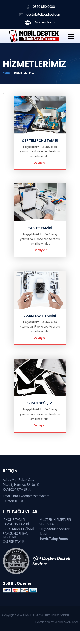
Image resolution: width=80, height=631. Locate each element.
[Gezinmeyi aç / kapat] (71, 36)
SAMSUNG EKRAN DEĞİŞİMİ (15, 535)
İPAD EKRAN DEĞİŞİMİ (18, 529)
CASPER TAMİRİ (14, 541)
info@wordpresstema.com (30, 496)
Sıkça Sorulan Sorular (54, 529)
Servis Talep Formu (53, 539)
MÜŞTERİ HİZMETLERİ (55, 519)
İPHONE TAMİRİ (14, 519)
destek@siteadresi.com (43, 14)
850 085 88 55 (24, 501)
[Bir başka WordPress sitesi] (33, 36)
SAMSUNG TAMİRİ (16, 524)
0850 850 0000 (43, 6)
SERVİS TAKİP (48, 524)
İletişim (44, 533)
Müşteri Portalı (45, 22)
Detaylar (40, 163)
